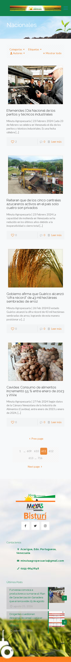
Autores (17, 53)
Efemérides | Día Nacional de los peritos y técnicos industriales (31, 112)
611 (43, 451)
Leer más (56, 141)
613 (31, 458)
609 (29, 451)
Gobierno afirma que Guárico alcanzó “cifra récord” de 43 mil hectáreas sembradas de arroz (35, 297)
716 (40, 458)
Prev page (37, 438)
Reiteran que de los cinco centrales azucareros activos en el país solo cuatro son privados (34, 204)
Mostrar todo (54, 53)
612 (51, 451)
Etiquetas (33, 49)
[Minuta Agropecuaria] (35, 8)
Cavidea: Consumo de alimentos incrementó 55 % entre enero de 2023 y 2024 (35, 391)
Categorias (15, 49)
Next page (34, 466)
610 (36, 451)
